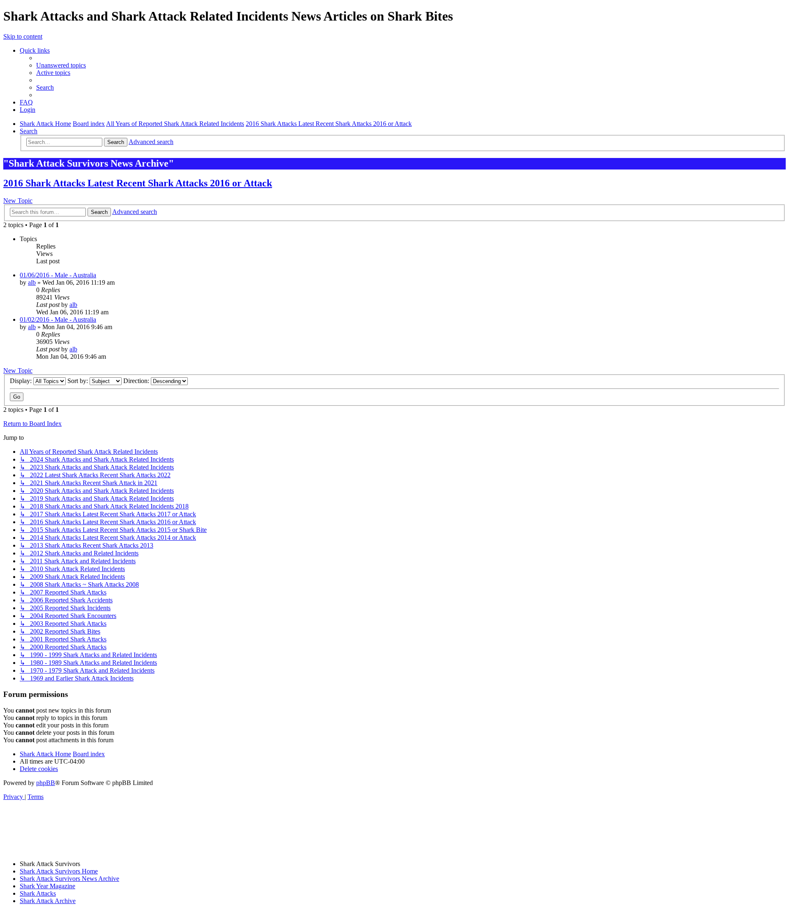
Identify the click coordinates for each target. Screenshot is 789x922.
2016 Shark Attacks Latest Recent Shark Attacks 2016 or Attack (137, 183)
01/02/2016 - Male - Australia (58, 319)
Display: (21, 380)
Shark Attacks (38, 893)
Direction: (137, 380)
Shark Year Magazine (47, 886)
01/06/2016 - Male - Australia (58, 275)
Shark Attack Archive (48, 900)
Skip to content (22, 36)
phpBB (45, 782)
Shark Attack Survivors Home (59, 871)
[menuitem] (61, 65)
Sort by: (78, 380)
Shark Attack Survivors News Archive (69, 878)
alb (32, 282)
